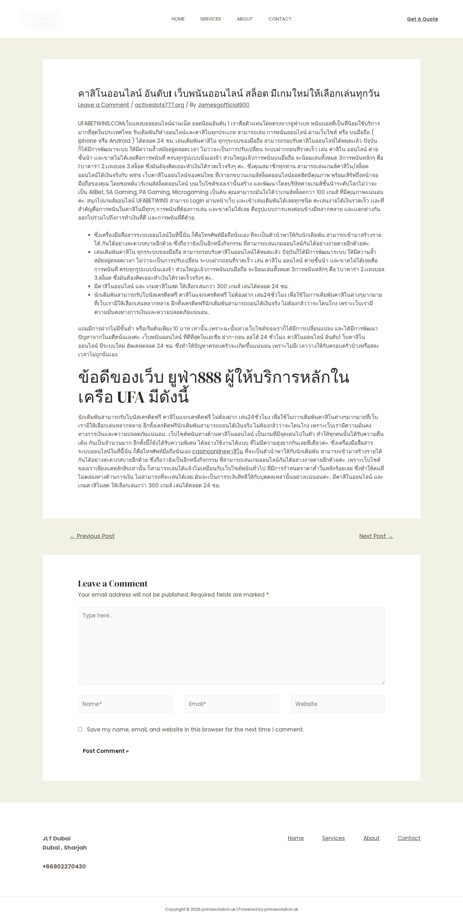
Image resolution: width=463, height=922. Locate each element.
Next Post (376, 536)
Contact (280, 18)
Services (210, 18)
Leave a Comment (103, 105)
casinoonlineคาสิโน (217, 451)
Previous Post (92, 536)
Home (178, 18)
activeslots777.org (159, 105)
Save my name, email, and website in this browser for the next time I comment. (195, 729)
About (245, 18)
